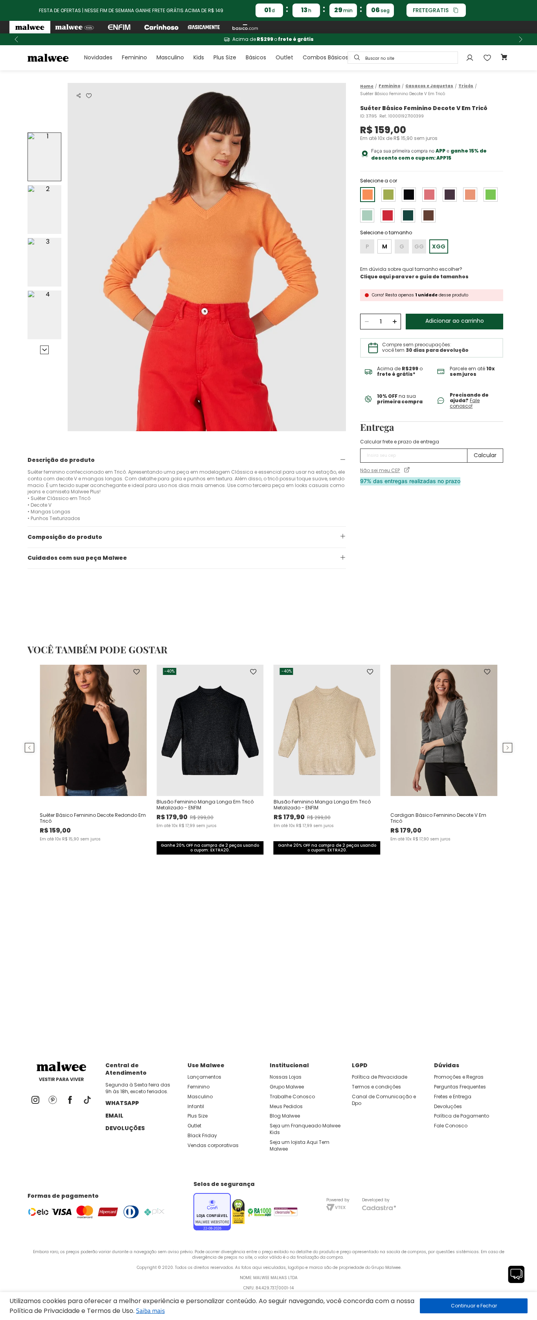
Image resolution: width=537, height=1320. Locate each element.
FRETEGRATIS (431, 10)
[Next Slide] (520, 39)
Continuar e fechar (474, 1305)
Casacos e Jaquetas (429, 86)
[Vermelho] (388, 215)
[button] (79, 95)
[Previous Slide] (16, 39)
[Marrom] (428, 215)
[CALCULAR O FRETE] (485, 456)
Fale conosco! (465, 403)
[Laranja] (470, 194)
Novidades (98, 57)
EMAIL (114, 1116)
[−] (366, 321)
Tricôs (465, 86)
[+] (394, 321)
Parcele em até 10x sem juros (268, 39)
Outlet (284, 57)
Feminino (134, 57)
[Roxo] (450, 194)
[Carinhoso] (161, 27)
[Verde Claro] (388, 194)
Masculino (170, 57)
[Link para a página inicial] (366, 86)
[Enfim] (119, 27)
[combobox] (403, 57)
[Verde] (491, 194)
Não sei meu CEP (380, 470)
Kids (198, 57)
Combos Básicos (325, 57)
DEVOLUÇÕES (125, 1128)
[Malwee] (29, 27)
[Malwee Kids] (74, 27)
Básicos (256, 57)
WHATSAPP (122, 1103)
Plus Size (224, 57)
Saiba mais (150, 1310)
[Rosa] (429, 194)
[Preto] (409, 194)
